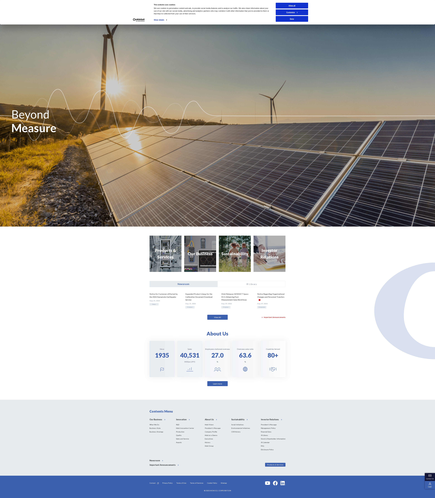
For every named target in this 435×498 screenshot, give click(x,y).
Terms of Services (196, 483)
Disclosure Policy (267, 450)
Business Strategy (156, 432)
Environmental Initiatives (240, 428)
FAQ (262, 446)
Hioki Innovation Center (185, 428)
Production (180, 432)
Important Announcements (274, 317)
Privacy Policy (167, 483)
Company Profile (211, 432)
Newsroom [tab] (183, 284)
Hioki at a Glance (211, 435)
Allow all (292, 6)
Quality (179, 435)
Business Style (155, 428)
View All (217, 317)
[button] (205, 222)
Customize (290, 12)
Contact (153, 483)
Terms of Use (181, 483)
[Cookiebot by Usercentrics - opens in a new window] (139, 20)
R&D (177, 425)
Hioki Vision (209, 425)
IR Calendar (265, 442)
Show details (159, 20)
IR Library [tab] (251, 284)
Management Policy (268, 428)
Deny (292, 19)
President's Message (213, 428)
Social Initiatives (237, 425)
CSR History (235, 432)
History (207, 442)
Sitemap (224, 483)
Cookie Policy (212, 483)
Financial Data (266, 432)
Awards (179, 442)
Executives (209, 439)
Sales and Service (182, 439)
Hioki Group (209, 446)
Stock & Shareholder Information (273, 439)
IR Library (264, 435)
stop (232, 222)
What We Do (154, 425)
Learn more (217, 384)
